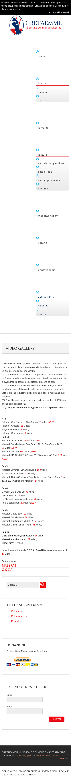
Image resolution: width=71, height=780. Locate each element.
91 (34, 524)
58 (40, 422)
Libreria (42, 242)
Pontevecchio (47, 269)
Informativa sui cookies (47, 755)
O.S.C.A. (43, 100)
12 (19, 495)
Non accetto (64, 12)
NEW (51, 422)
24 (36, 481)
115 (21, 451)
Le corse (43, 127)
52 (22, 503)
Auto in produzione (49, 180)
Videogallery (46, 296)
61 (29, 539)
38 (26, 492)
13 (25, 514)
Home (41, 56)
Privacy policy (26, 755)
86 (36, 535)
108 (39, 470)
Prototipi (43, 188)
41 (15, 543)
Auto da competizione (51, 163)
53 (36, 521)
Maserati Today (48, 215)
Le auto (42, 154)
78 (35, 499)
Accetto (52, 12)
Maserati (43, 92)
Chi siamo (17, 611)
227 (60, 455)
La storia (43, 83)
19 (3, 554)
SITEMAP (64, 758)
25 (22, 426)
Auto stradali (45, 171)
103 (26, 440)
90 (3, 448)
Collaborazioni (19, 616)
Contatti (15, 621)
